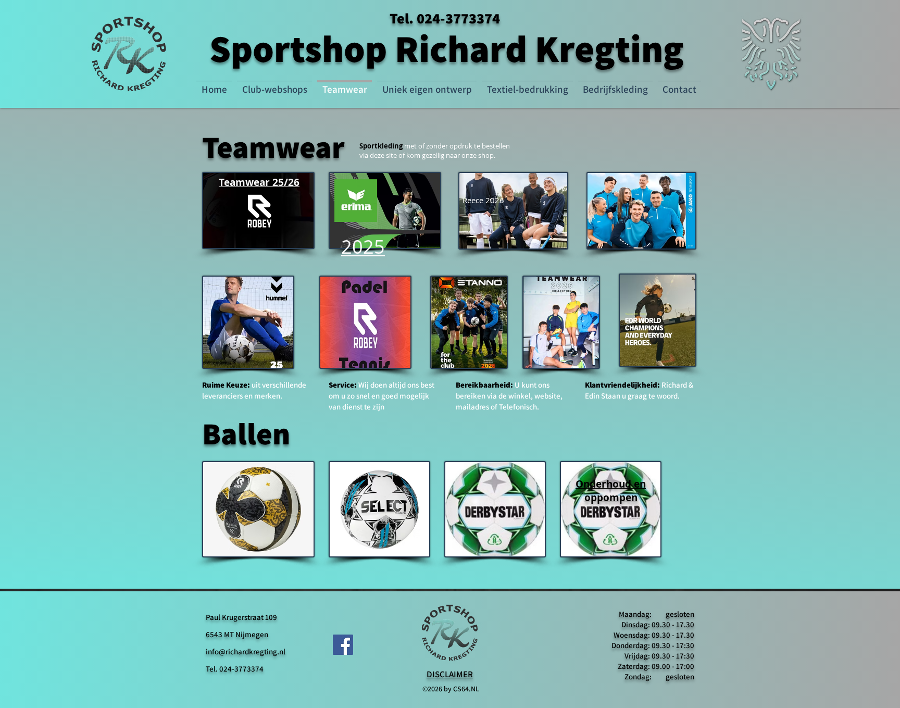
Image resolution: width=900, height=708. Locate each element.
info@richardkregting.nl (245, 651)
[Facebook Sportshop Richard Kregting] (343, 645)
